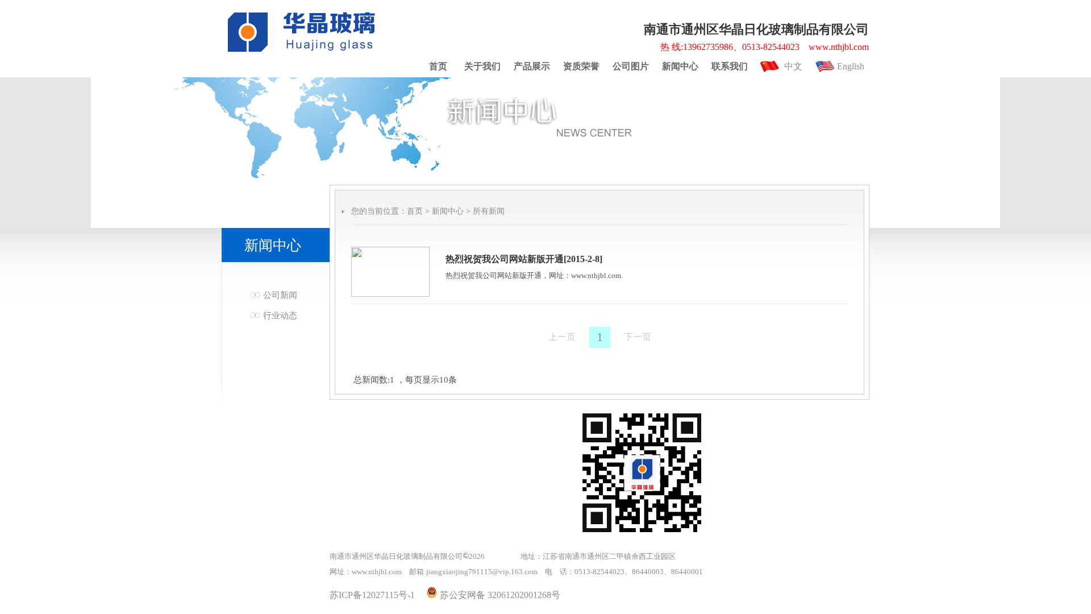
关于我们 (482, 66)
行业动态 (280, 315)
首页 (438, 66)
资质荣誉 (581, 66)
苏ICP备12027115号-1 (372, 595)
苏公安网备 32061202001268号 (499, 595)
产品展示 (532, 66)
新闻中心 (680, 66)
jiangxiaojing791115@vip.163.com (482, 571)
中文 (793, 66)
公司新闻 (280, 295)
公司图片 (631, 66)
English (850, 66)
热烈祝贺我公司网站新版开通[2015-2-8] (523, 259)
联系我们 (729, 66)
